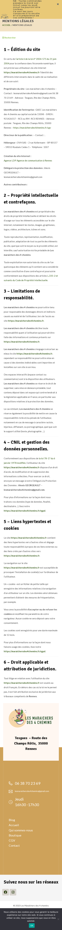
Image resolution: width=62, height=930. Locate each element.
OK (31, 925)
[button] (58, 4)
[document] (31, 465)
